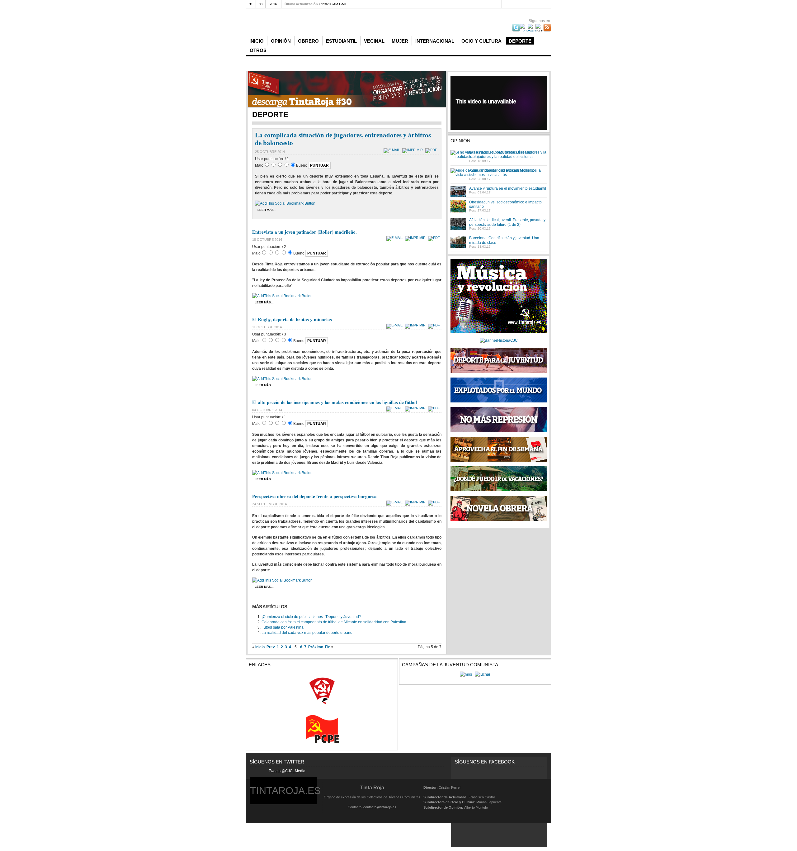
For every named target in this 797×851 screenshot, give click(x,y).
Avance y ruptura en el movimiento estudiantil (507, 188)
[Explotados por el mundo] (498, 401)
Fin (327, 647)
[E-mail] (392, 150)
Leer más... (266, 210)
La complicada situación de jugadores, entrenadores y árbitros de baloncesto (343, 138)
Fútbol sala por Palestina (283, 627)
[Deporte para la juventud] (498, 360)
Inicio (260, 647)
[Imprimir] (413, 150)
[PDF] (432, 150)
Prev (270, 647)
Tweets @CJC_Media (287, 771)
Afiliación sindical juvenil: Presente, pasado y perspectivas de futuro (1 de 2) (507, 222)
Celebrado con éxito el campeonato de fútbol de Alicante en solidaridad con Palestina (334, 622)
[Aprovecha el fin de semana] (498, 460)
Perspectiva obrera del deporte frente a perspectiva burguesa (314, 496)
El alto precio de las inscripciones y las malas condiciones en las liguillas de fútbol (334, 402)
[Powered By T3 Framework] (536, 797)
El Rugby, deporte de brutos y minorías (292, 319)
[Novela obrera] (498, 519)
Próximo (315, 647)
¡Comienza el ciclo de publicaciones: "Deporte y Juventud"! (311, 617)
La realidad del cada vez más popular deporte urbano (307, 632)
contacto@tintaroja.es (379, 807)
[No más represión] (498, 431)
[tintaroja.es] (350, 22)
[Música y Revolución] (498, 332)
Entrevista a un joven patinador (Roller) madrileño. (304, 231)
